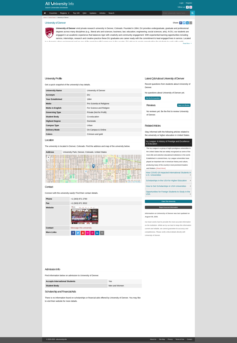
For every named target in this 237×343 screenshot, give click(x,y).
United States (52, 17)
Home (45, 17)
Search (111, 13)
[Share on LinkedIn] (187, 22)
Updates (93, 13)
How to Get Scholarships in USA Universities (166, 186)
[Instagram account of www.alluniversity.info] (190, 7)
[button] (93, 166)
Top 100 (76, 13)
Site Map (162, 339)
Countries (53, 13)
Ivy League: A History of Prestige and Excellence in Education (167, 142)
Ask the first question (153, 98)
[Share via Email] (190, 22)
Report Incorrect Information (168, 207)
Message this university (81, 228)
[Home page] (45, 13)
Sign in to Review (184, 105)
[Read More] (161, 168)
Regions (63, 13)
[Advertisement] (93, 60)
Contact (189, 339)
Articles (102, 13)
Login (181, 3)
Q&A (84, 13)
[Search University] (192, 13)
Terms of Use (180, 339)
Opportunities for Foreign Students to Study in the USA (168, 193)
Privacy (170, 339)
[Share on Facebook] (180, 22)
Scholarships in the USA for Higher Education (166, 180)
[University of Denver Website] (85, 223)
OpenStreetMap (137, 182)
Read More (186, 43)
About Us (153, 339)
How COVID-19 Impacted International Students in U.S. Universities (168, 173)
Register (189, 3)
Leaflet (129, 182)
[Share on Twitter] (184, 22)
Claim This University (168, 201)
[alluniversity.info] (59, 5)
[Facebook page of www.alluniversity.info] (187, 7)
